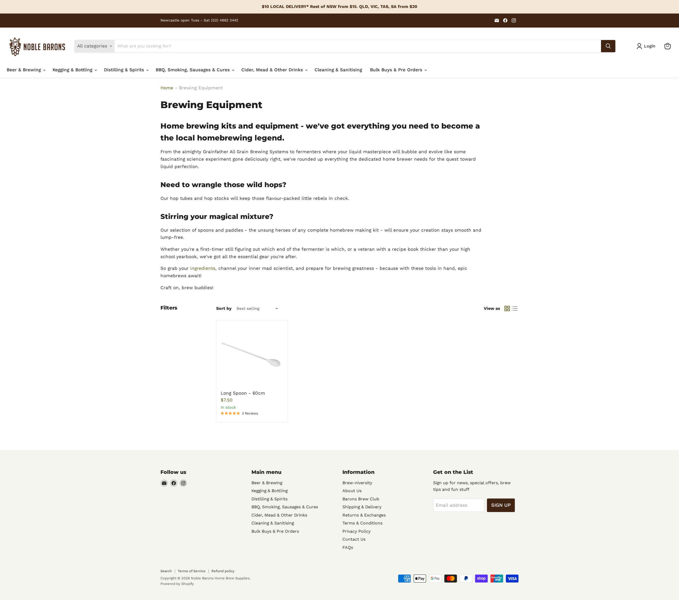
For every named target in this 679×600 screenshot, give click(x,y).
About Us (352, 490)
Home (166, 87)
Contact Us (353, 539)
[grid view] (507, 308)
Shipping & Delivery (361, 506)
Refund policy (222, 571)
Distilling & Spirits (125, 69)
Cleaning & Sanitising (338, 69)
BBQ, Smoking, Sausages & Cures (193, 69)
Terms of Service (192, 571)
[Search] (608, 46)
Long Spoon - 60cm (243, 393)
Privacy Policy (356, 531)
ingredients (202, 268)
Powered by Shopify (177, 584)
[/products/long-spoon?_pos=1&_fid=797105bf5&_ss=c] (252, 356)
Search (166, 571)
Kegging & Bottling (73, 69)
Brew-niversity (357, 482)
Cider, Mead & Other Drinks (272, 69)
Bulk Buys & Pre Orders (397, 69)
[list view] (515, 308)
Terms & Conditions (362, 523)
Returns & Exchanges (364, 515)
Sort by (224, 308)
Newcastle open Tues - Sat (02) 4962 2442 (199, 20)
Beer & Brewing (24, 69)
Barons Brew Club (360, 498)
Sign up (501, 505)
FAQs (347, 547)
